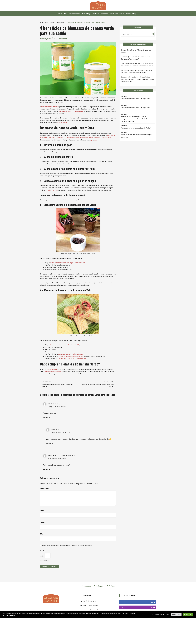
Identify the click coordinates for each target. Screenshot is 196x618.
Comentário (45, 488)
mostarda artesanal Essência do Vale (71, 356)
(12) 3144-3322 (91, 601)
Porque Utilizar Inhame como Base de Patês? (136, 128)
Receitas (104, 14)
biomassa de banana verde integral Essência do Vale (67, 263)
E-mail (43, 522)
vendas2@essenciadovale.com (94, 610)
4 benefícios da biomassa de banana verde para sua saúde (136, 136)
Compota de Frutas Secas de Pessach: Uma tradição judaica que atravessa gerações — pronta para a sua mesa (137, 79)
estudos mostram (52, 190)
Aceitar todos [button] (188, 614)
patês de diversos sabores (53, 371)
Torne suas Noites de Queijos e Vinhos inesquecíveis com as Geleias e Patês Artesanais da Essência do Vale (137, 119)
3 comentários (62, 38)
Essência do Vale (52, 369)
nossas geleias (62, 122)
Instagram (99, 586)
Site (41, 534)
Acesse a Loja (131, 14)
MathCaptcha (46, 560)
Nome (42, 511)
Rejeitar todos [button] (176, 614)
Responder (46, 417)
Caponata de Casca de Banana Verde (70, 111)
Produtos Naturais (117, 14)
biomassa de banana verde (50, 107)
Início (60, 14)
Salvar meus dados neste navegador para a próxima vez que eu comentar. (67, 546)
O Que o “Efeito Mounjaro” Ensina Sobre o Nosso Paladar (136, 51)
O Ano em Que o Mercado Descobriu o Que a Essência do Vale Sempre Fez (135, 58)
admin (53, 430)
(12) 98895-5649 (92, 605)
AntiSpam (43, 551)
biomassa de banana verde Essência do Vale (65, 345)
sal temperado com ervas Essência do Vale (72, 359)
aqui (91, 140)
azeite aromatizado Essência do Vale (70, 354)
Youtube (111, 586)
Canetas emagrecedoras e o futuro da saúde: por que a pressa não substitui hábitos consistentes (137, 65)
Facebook (87, 586)
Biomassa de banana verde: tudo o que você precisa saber (135, 100)
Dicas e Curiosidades (72, 14)
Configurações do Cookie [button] (160, 614)
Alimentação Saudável (90, 14)
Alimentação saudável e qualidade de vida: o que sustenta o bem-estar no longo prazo (137, 71)
